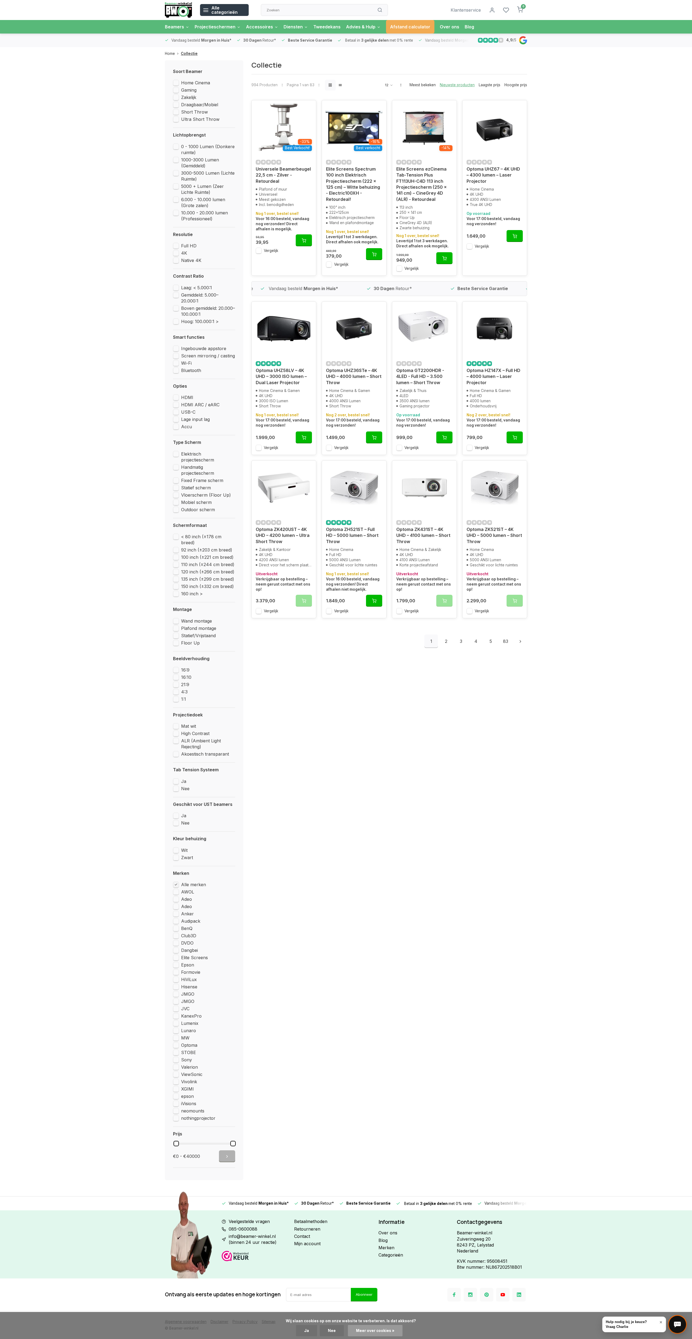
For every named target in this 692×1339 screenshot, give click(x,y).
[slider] (176, 1143)
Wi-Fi (186, 363)
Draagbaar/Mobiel (199, 104)
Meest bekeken (423, 85)
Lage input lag (195, 419)
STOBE (188, 1052)
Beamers (174, 26)
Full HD (189, 245)
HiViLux (189, 979)
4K (184, 253)
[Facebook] (454, 1294)
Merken (386, 1247)
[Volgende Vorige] (520, 641)
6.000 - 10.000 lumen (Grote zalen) (203, 202)
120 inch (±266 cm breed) (207, 571)
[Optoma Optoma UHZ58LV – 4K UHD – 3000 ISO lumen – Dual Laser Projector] (284, 329)
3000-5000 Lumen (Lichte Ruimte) (208, 176)
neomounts (192, 1111)
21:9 (185, 684)
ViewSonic (191, 1074)
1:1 (183, 699)
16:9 (185, 670)
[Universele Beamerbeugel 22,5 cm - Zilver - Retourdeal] (284, 127)
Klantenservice (466, 10)
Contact (302, 1236)
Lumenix (189, 1023)
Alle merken (193, 884)
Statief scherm (196, 487)
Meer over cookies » (375, 1330)
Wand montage (196, 621)
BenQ (186, 928)
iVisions (188, 1103)
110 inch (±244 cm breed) (207, 564)
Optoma (189, 1045)
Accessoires (259, 26)
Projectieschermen (215, 26)
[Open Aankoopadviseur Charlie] (677, 1324)
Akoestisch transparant (205, 754)
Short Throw (194, 112)
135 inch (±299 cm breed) (207, 579)
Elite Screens (194, 957)
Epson (187, 965)
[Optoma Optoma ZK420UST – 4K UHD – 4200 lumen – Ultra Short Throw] (284, 488)
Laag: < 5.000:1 (196, 287)
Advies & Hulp (360, 26)
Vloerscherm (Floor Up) (206, 495)
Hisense (189, 986)
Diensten (293, 26)
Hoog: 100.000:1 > (200, 321)
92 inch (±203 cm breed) (206, 550)
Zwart (187, 857)
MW (185, 1038)
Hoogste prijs (515, 85)
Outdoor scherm (198, 509)
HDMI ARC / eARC (200, 404)
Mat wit (188, 726)
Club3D (188, 935)
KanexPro (191, 1016)
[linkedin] (519, 1294)
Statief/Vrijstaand (198, 635)
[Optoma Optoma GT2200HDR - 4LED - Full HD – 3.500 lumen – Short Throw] (424, 329)
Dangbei (189, 950)
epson (187, 1096)
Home (170, 53)
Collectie (189, 53)
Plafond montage (198, 628)
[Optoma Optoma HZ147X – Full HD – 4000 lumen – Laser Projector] (495, 329)
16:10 (186, 677)
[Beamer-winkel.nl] (178, 10)
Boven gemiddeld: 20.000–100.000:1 (208, 311)
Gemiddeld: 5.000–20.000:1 (199, 298)
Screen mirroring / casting (208, 355)
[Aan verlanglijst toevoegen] (307, 108)
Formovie (190, 972)
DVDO (187, 943)
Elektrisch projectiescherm (197, 457)
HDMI (187, 397)
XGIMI (187, 1089)
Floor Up (190, 643)
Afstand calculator (410, 26)
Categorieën (390, 1255)
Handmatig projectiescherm (197, 470)
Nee (185, 788)
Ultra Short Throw (200, 119)
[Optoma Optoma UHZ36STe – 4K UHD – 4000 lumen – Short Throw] (354, 329)
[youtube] (503, 1294)
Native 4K (191, 260)
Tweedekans (327, 26)
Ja (183, 781)
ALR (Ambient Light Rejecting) (201, 743)
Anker (187, 913)
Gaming (189, 90)
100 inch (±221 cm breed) (207, 557)
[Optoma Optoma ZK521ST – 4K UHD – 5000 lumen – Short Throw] (495, 488)
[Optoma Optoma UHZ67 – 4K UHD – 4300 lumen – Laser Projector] (495, 127)
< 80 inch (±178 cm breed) (201, 539)
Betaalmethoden (310, 1221)
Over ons (449, 26)
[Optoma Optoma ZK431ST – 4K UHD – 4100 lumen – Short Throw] (424, 488)
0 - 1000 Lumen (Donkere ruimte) (208, 149)
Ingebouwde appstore (203, 348)
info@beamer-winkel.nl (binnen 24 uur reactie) (253, 1239)
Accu (186, 426)
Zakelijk (188, 97)
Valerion (189, 1067)
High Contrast (195, 733)
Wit (184, 850)
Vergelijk (271, 250)
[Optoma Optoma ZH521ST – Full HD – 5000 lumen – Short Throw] (354, 488)
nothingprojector (198, 1118)
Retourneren (307, 1229)
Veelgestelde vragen (249, 1221)
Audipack (190, 921)
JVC (185, 1008)
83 (505, 641)
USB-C (188, 412)
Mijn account (307, 1243)
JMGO (187, 994)
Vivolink (189, 1081)
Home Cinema (195, 82)
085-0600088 (243, 1229)
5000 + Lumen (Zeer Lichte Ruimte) (202, 189)
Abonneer (364, 1294)
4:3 (184, 692)
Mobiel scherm (196, 502)
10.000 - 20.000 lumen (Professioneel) (204, 215)
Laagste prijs (489, 85)
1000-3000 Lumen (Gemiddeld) (200, 162)
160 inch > (192, 593)
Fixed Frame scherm (202, 480)
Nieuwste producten (457, 85)
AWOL (187, 892)
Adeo (186, 899)
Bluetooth (191, 370)
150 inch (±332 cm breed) (207, 586)
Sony (186, 1059)
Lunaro (188, 1030)
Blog (469, 26)
